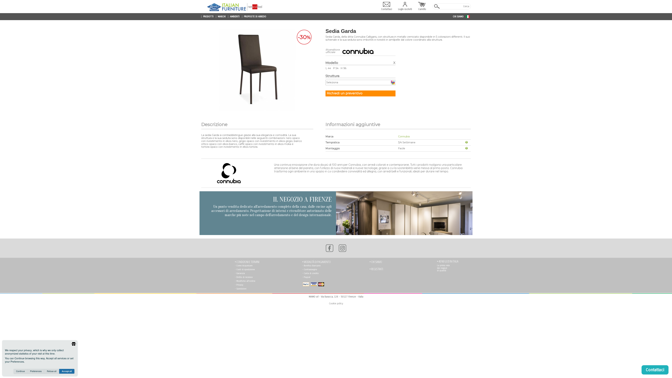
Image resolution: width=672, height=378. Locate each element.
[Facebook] (329, 248)
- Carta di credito (310, 273)
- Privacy (239, 285)
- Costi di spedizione (245, 269)
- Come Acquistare (244, 265)
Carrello (422, 9)
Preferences (36, 371)
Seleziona (332, 82)
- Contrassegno (309, 269)
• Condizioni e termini (247, 261)
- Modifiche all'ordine (245, 281)
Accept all (67, 371)
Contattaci (386, 9)
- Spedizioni (240, 289)
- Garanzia (240, 273)
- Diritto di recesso (244, 277)
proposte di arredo (255, 16)
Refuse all (52, 371)
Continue (20, 371)
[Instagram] (342, 248)
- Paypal (306, 277)
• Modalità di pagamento (316, 261)
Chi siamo (458, 16)
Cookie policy (336, 303)
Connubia (404, 136)
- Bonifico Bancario (311, 265)
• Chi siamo (376, 261)
